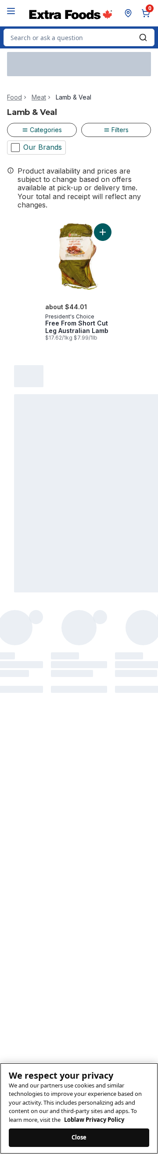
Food (14, 97)
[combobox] (79, 37)
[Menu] (11, 11)
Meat (39, 97)
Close (79, 1137)
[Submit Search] (143, 37)
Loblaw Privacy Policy (94, 1120)
